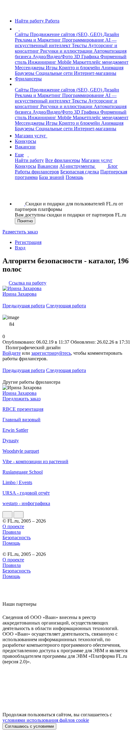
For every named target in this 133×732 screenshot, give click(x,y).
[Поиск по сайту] (20, 193)
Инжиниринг (43, 62)
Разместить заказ (20, 231)
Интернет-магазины (95, 73)
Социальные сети (55, 73)
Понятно (25, 221)
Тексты (80, 45)
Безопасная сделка (79, 171)
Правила (11, 532)
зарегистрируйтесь (51, 353)
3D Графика (87, 56)
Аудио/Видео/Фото (53, 56)
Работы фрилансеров (37, 171)
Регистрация (28, 242)
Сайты (22, 34)
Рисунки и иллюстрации (67, 51)
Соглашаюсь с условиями (29, 726)
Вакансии (25, 146)
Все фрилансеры (62, 160)
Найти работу (29, 160)
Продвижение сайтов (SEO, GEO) (66, 34)
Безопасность (16, 537)
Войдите (11, 353)
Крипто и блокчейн (80, 67)
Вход (20, 247)
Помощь (74, 177)
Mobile (65, 62)
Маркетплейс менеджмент (100, 62)
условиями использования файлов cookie (45, 720)
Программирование (83, 39)
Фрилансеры (28, 78)
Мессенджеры (30, 67)
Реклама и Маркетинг (38, 39)
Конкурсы (25, 141)
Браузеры (25, 73)
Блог (113, 166)
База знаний (51, 177)
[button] (21, 28)
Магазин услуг (31, 135)
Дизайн (111, 34)
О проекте (13, 526)
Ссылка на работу (27, 282)
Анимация (112, 67)
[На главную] (8, 10)
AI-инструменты (77, 166)
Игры (52, 67)
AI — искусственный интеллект (66, 42)
